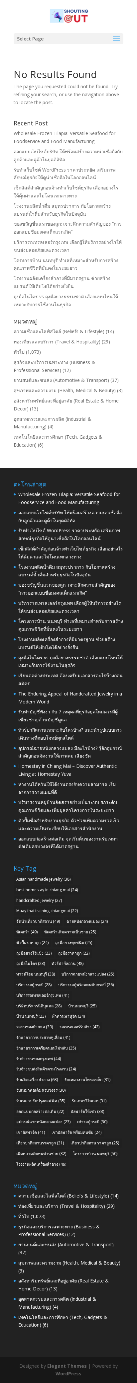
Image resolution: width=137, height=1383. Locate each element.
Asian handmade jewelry (43, 879)
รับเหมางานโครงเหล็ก (87, 1079)
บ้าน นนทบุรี (31, 1016)
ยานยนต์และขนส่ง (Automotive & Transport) (61, 380)
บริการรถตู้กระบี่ (34, 984)
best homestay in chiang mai (47, 890)
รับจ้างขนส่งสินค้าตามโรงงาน (46, 1069)
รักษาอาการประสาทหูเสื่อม (43, 1037)
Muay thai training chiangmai (47, 910)
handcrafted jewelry (39, 900)
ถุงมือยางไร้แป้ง (34, 953)
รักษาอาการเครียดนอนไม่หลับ (46, 1048)
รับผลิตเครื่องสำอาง (37, 1079)
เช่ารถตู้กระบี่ (92, 1122)
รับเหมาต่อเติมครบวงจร (41, 1090)
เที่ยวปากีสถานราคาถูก (40, 1143)
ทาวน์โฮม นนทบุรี (35, 974)
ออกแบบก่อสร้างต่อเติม (40, 1111)
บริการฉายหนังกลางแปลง (88, 974)
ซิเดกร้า (27, 932)
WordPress (68, 1373)
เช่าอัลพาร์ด (30, 1132)
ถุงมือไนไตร (30, 963)
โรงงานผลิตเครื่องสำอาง (41, 1164)
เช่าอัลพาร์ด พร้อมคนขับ (76, 1132)
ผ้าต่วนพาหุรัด (68, 1016)
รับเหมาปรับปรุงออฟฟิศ (40, 1101)
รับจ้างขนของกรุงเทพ (38, 1058)
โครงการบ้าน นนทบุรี (95, 1153)
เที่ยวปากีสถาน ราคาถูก (94, 1143)
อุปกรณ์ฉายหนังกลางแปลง (43, 1122)
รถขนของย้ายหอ (34, 1027)
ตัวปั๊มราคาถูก (32, 942)
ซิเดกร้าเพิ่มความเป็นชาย (70, 932)
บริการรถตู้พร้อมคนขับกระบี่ (86, 984)
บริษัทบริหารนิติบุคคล (39, 1006)
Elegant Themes (67, 1366)
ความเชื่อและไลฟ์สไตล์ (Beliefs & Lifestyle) (59, 331)
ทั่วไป (19, 352)
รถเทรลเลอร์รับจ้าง (79, 1027)
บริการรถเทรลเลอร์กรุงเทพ (42, 995)
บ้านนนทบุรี (82, 1006)
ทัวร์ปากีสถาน (67, 963)
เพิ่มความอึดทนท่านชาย (41, 1153)
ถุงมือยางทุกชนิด (73, 942)
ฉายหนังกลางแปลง (87, 921)
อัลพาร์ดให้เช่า (87, 1111)
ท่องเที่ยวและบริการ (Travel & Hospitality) (57, 341)
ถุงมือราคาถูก (73, 953)
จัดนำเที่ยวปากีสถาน (38, 921)
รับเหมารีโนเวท (89, 1101)
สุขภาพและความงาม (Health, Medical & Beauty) (65, 390)
